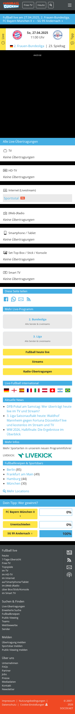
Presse (5, 678)
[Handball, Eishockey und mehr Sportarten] (35, 455)
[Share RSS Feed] (29, 300)
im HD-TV (7, 574)
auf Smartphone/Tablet (15, 582)
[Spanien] (21, 390)
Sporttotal (11, 198)
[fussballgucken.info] (11, 5)
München (13, 483)
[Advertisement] (37, 95)
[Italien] (37, 390)
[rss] (69, 561)
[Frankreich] (29, 390)
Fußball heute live (37, 352)
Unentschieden (20, 524)
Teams (5, 621)
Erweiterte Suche (11, 610)
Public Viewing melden (15, 650)
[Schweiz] (52, 390)
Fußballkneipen (11, 614)
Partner (6, 670)
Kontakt (6, 685)
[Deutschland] (6, 390)
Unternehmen (10, 663)
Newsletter (8, 689)
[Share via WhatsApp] (13, 300)
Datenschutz (9, 704)
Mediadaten (9, 681)
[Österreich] (44, 390)
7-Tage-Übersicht (11, 559)
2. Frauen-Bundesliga (29, 46)
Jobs (4, 674)
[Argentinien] (60, 390)
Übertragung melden (14, 642)
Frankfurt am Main (20, 474)
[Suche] (51, 5)
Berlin (11, 469)
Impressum (8, 700)
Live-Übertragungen (13, 606)
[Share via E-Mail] (21, 300)
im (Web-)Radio (10, 585)
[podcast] (69, 576)
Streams (37, 361)
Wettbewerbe (10, 625)
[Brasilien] (67, 390)
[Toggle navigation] (69, 5)
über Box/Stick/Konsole (15, 589)
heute (5, 555)
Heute (41, 5)
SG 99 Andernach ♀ (20, 533)
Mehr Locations (17, 491)
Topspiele (7, 567)
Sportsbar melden (12, 646)
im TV (5, 570)
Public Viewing (10, 617)
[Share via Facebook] (6, 300)
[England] (14, 390)
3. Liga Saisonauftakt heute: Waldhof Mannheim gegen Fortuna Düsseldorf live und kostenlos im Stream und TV (37, 420)
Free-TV (28, 5)
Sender (6, 629)
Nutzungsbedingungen (32, 700)
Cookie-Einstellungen (32, 704)
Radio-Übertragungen (37, 371)
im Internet (8, 578)
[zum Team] (16, 35)
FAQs (5, 666)
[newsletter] (69, 568)
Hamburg (14, 479)
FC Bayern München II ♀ (20, 514)
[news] (69, 554)
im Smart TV (9, 593)
